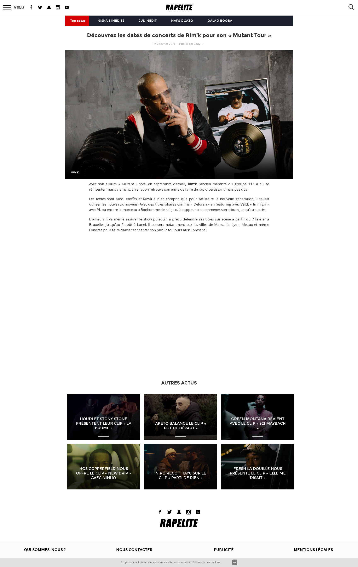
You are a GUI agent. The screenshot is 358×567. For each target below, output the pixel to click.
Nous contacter (134, 550)
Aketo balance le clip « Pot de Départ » (180, 425)
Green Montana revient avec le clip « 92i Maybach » (258, 423)
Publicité (224, 550)
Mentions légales (313, 550)
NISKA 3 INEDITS (111, 21)
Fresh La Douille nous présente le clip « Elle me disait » (258, 473)
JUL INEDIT (148, 21)
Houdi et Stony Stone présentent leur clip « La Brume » (103, 423)
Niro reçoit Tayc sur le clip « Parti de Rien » (180, 475)
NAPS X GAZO (182, 21)
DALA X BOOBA (220, 21)
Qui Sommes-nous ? (45, 550)
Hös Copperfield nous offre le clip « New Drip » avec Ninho (103, 473)
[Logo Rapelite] (179, 8)
